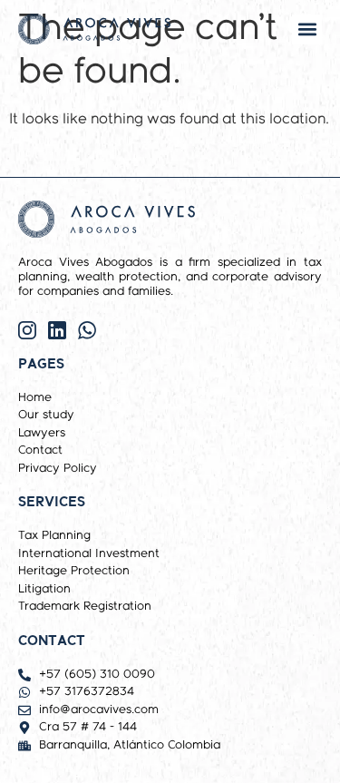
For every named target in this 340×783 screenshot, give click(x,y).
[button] (307, 29)
